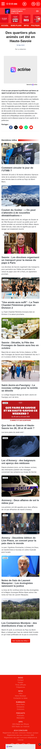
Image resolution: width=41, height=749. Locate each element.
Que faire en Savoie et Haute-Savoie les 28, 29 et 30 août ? (18, 426)
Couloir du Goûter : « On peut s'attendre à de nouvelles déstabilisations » (18, 213)
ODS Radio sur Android (20, 726)
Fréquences (20, 687)
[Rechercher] (33, 4)
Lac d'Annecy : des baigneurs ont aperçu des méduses (18, 461)
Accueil (4, 25)
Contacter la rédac (20, 698)
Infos (26, 25)
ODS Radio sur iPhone (20, 724)
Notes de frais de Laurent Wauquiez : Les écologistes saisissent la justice (17, 583)
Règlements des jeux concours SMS (20, 735)
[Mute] (37, 11)
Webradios (20, 718)
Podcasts (20, 715)
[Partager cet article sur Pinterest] (20, 128)
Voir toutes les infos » (20, 641)
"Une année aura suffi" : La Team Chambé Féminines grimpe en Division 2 (20, 305)
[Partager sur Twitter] (15, 128)
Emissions (20, 707)
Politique (35, 25)
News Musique (20, 696)
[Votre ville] (24, 4)
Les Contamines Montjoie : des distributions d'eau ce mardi (19, 624)
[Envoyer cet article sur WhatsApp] (25, 128)
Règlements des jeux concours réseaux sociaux (20, 733)
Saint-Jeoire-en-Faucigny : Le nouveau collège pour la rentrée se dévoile (19, 388)
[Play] (3, 17)
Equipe (20, 682)
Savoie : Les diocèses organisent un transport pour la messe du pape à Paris (20, 260)
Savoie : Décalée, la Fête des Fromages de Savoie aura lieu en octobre (20, 345)
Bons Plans (16, 25)
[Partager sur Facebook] (10, 128)
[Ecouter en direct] (38, 4)
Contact (21, 680)
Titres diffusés (20, 685)
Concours (20, 709)
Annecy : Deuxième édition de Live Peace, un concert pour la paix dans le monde (18, 540)
